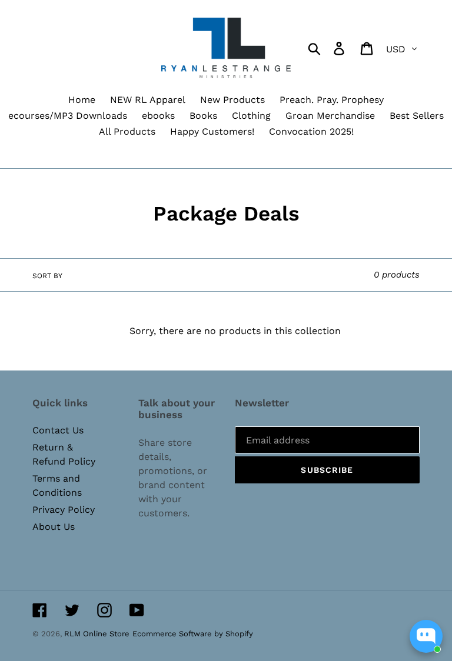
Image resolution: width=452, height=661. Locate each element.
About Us (53, 526)
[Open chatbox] (426, 636)
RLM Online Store (96, 633)
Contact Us (58, 430)
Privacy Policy (63, 509)
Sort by (47, 276)
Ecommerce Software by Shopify (192, 633)
